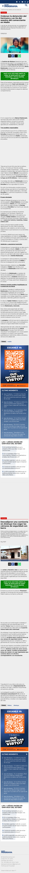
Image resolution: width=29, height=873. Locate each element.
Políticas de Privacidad (7, 866)
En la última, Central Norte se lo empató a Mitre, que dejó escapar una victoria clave (13, 449)
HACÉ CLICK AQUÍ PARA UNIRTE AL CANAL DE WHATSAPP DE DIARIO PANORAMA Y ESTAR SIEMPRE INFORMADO (14, 76)
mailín (10, 341)
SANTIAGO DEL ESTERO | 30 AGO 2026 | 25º (11, 9)
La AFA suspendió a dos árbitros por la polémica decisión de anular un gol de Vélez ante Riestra (14, 473)
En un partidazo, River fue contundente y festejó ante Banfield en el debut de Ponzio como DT (14, 455)
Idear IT (14, 870)
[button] (3, 6)
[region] (14, 104)
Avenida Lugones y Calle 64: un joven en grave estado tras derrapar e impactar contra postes (14, 462)
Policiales (3, 12)
